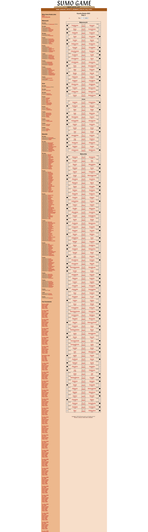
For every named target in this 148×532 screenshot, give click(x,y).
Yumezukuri (47, 27)
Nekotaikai (50, 209)
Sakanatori (51, 297)
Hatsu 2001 (45, 528)
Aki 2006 (44, 478)
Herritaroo (50, 246)
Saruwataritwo (49, 103)
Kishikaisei (48, 129)
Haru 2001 (44, 527)
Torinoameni (51, 147)
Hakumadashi (50, 142)
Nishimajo (50, 270)
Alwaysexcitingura (52, 210)
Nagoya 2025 (45, 313)
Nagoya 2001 (45, 524)
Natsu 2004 (45, 499)
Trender (50, 47)
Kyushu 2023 (45, 328)
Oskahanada (51, 24)
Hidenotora (50, 250)
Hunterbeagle (51, 144)
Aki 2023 (44, 329)
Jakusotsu (48, 124)
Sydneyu (50, 182)
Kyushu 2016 (45, 390)
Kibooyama (48, 90)
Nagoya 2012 (45, 428)
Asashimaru (51, 41)
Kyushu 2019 (45, 363)
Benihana (50, 201)
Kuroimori (48, 108)
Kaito (47, 101)
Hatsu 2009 (45, 456)
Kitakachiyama (52, 74)
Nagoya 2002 (45, 515)
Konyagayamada (51, 212)
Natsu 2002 (45, 517)
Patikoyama (50, 30)
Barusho (75, 164)
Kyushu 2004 (45, 495)
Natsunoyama (51, 48)
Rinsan (92, 329)
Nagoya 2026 (45, 304)
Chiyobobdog (49, 62)
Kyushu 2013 (45, 417)
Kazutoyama (50, 38)
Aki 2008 (44, 460)
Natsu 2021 (45, 350)
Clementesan (51, 284)
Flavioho (50, 188)
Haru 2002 (44, 518)
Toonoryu (50, 224)
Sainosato (51, 160)
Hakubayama (50, 195)
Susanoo (50, 54)
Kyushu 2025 (45, 310)
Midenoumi (50, 191)
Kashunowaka (49, 121)
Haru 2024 (44, 324)
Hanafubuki (50, 238)
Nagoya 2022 (45, 340)
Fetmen (50, 31)
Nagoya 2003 (45, 506)
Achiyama (50, 281)
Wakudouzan (51, 149)
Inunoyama (49, 104)
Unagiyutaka (50, 282)
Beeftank (50, 264)
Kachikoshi (50, 148)
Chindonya (48, 86)
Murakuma (51, 216)
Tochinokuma (92, 406)
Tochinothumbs (52, 150)
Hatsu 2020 (45, 360)
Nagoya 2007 (45, 470)
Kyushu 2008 (45, 459)
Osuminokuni (51, 179)
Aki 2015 (44, 400)
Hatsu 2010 (45, 447)
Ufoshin (50, 261)
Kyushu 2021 (45, 346)
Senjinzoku (51, 235)
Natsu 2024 (45, 323)
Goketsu (92, 300)
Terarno (49, 155)
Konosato (49, 68)
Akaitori (92, 348)
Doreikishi (50, 233)
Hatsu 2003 (45, 510)
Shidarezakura (51, 255)
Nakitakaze (51, 283)
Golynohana (50, 29)
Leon (50, 158)
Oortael (48, 125)
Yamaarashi (50, 247)
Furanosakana (51, 252)
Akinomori (50, 248)
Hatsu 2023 (45, 335)
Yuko (47, 99)
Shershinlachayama (52, 146)
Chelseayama (49, 109)
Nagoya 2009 (45, 453)
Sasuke (48, 120)
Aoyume (50, 234)
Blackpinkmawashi (52, 251)
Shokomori (51, 286)
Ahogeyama (48, 114)
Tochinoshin (50, 156)
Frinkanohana (49, 94)
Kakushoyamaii (51, 70)
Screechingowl (51, 39)
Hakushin (50, 178)
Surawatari (50, 143)
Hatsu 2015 (45, 405)
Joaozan (49, 197)
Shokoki (50, 293)
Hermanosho (50, 275)
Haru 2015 (44, 404)
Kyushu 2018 (45, 372)
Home (43, 15)
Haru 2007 (44, 473)
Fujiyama (50, 199)
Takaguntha (50, 173)
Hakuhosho (50, 274)
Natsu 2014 (45, 412)
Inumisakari (50, 180)
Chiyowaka (51, 260)
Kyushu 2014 (45, 408)
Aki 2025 (44, 312)
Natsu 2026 (45, 305)
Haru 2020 (44, 359)
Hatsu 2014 (45, 414)
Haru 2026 (44, 306)
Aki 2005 (44, 487)
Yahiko (49, 189)
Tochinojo (50, 174)
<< (69, 18)
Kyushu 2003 (45, 504)
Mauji (50, 42)
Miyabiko (50, 245)
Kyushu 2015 (45, 399)
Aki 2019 (44, 364)
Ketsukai (50, 265)
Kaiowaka (51, 51)
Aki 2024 (44, 321)
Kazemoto (48, 100)
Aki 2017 (44, 382)
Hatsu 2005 (45, 492)
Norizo (74, 29)
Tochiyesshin (50, 137)
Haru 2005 (44, 491)
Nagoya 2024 (45, 322)
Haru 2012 (44, 431)
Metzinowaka (75, 117)
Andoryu (50, 167)
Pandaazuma (49, 78)
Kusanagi (50, 285)
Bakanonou (50, 259)
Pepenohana (92, 171)
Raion (49, 232)
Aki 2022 (44, 338)
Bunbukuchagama (74, 329)
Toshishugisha (51, 161)
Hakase (49, 198)
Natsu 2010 (45, 445)
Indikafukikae (51, 159)
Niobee (47, 115)
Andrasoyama (74, 43)
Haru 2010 (44, 446)
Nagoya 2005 (45, 488)
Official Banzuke (46, 17)
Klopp (50, 214)
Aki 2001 (44, 523)
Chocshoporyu (51, 55)
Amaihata (50, 227)
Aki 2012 (44, 427)
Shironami (50, 221)
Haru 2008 (44, 464)
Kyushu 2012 (45, 426)
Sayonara (50, 203)
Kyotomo (50, 181)
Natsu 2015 (45, 403)
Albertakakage (92, 351)
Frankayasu (51, 202)
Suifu (49, 213)
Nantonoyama (51, 204)
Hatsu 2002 (45, 519)
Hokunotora (50, 223)
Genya (50, 49)
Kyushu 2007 (45, 468)
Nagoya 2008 (45, 462)
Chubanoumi (51, 254)
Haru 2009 (44, 455)
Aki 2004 (44, 496)
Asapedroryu (51, 228)
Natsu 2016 (45, 394)
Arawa (49, 206)
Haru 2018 (44, 377)
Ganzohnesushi (52, 73)
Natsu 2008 (45, 463)
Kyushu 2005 (45, 486)
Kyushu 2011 (45, 435)
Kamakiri (50, 253)
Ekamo (50, 229)
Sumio (48, 46)
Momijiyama (50, 211)
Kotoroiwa (48, 97)
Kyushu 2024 (45, 319)
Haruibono (49, 93)
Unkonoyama (51, 56)
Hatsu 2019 (45, 369)
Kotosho (47, 98)
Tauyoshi (50, 185)
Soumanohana (51, 266)
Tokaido (49, 239)
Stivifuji (50, 139)
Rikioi (50, 218)
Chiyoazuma (50, 267)
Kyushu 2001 (45, 522)
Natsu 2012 (45, 429)
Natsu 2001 (45, 526)
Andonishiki (51, 63)
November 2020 (46, 355)
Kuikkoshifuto (51, 200)
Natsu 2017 (45, 385)
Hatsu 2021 (45, 353)
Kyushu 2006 (45, 477)
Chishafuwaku (52, 58)
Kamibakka (50, 165)
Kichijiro (49, 231)
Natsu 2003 (45, 508)
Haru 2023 (44, 333)
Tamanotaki (51, 190)
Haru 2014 (44, 413)
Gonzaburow (51, 72)
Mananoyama (51, 57)
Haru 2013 (44, 422)
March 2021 (45, 351)
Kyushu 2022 (45, 337)
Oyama (92, 168)
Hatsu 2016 (45, 396)
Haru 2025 (44, 315)
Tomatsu (48, 116)
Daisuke (50, 237)
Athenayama (48, 102)
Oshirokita (50, 225)
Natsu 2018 (45, 376)
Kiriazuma (51, 64)
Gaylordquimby (51, 186)
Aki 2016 (44, 391)
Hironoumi (92, 25)
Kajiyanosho (51, 226)
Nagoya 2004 (45, 497)
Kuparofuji (50, 145)
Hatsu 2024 (45, 326)
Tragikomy (51, 79)
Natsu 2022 (45, 341)
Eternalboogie (51, 208)
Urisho (49, 163)
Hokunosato (51, 157)
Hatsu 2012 (45, 432)
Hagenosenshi (52, 50)
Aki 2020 (44, 356)
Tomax (92, 326)
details (83, 26)
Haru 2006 (44, 482)
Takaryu (49, 249)
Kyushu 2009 (45, 450)
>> (97, 18)
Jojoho (50, 164)
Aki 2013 (44, 418)
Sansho (49, 205)
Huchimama (50, 172)
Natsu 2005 (45, 490)
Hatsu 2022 (45, 344)
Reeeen (50, 71)
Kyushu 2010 (45, 441)
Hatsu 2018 (45, 378)
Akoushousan (49, 113)
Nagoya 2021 (45, 349)
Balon (47, 107)
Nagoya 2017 (45, 383)
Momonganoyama (51, 222)
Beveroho (50, 294)
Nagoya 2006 (45, 479)
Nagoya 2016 (45, 392)
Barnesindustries (52, 240)
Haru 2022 (44, 342)
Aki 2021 (44, 347)
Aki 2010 (44, 442)
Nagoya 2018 (45, 374)
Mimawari (49, 154)
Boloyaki (50, 43)
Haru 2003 (44, 509)
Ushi (49, 290)
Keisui (49, 183)
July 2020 (44, 358)
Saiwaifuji (50, 138)
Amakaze (50, 276)
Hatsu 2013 (45, 423)
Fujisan (50, 258)
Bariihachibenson (51, 236)
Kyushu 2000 (45, 531)
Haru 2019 (44, 368)
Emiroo (47, 128)
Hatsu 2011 (45, 438)
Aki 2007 (44, 469)
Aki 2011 (44, 436)
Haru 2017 (44, 386)
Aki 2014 (44, 409)
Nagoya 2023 (45, 331)
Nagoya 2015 (45, 401)
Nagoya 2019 (45, 365)
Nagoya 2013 (45, 419)
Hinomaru (50, 184)
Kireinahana (50, 277)
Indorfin (50, 166)
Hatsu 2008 (45, 465)
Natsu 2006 (45, 481)
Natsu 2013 (45, 420)
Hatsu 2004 (45, 501)
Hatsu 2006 (45, 483)
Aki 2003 (44, 505)
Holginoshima (51, 207)
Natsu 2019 (45, 367)
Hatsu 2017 (45, 387)
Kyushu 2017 (45, 381)
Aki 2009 (44, 451)
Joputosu (50, 151)
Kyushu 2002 (45, 513)
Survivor (48, 34)
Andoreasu (51, 35)
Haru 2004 (44, 500)
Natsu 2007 (45, 472)
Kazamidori (50, 177)
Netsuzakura (50, 263)
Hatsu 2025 (45, 317)
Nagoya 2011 (45, 437)
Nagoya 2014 (45, 410)
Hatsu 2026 (45, 308)
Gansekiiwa (50, 196)
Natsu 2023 (45, 332)
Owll (49, 217)
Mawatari (50, 168)
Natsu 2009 (45, 454)
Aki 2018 (44, 373)
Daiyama (50, 175)
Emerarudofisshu (51, 269)
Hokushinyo (50, 215)
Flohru (49, 28)
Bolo (49, 244)
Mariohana (51, 176)
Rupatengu (49, 69)
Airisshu (49, 187)
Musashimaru (51, 230)
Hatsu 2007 (45, 474)
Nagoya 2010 (45, 444)
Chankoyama (51, 40)
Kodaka (49, 268)
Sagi (47, 130)
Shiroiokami (51, 162)
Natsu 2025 (45, 314)
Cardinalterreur (51, 262)
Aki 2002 (44, 514)
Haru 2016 (44, 395)
